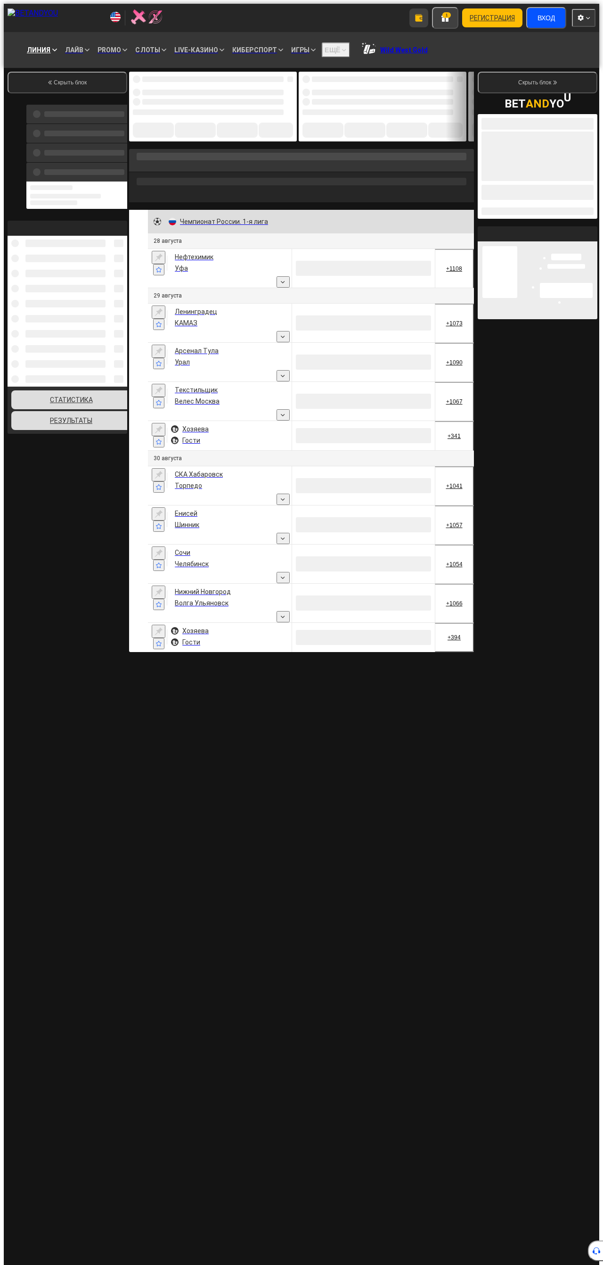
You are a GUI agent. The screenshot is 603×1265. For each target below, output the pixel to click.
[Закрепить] (158, 257)
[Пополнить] (418, 17)
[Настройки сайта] (583, 18)
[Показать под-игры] (283, 282)
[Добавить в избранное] (158, 269)
